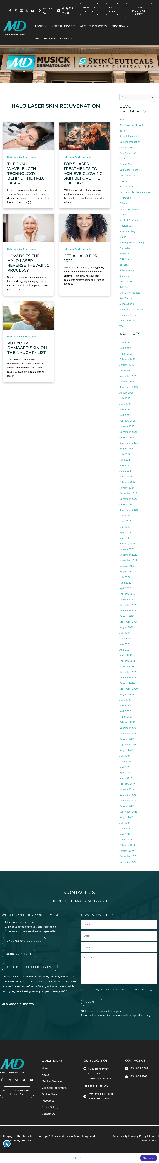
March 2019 (125, 778)
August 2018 (126, 817)
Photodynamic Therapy (131, 242)
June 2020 (125, 700)
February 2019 (127, 783)
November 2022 (128, 560)
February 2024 (127, 482)
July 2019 (124, 755)
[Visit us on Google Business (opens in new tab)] (21, 10)
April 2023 (125, 532)
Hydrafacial (125, 197)
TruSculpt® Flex (127, 315)
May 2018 (124, 834)
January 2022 (126, 599)
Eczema (123, 181)
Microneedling (127, 231)
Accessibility (119, 1136)
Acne (122, 119)
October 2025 (127, 381)
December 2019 (127, 728)
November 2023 (128, 499)
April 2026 (125, 348)
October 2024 (127, 437)
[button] (89, 9)
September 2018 (128, 811)
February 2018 (127, 845)
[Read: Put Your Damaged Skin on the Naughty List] (28, 315)
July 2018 (124, 822)
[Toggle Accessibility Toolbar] (7, 1143)
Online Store (49, 1094)
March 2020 (126, 716)
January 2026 (126, 364)
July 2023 (124, 515)
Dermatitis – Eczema (130, 169)
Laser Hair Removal (129, 209)
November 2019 (127, 733)
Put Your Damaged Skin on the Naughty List (27, 348)
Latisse (123, 214)
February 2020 (127, 722)
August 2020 (126, 694)
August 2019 (126, 750)
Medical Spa (126, 225)
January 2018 (126, 850)
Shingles (124, 276)
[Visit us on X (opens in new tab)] (27, 10)
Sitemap (154, 1140)
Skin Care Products (129, 292)
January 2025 (126, 426)
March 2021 (125, 655)
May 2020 (124, 705)
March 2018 (125, 839)
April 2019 (124, 772)
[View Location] (40, 10)
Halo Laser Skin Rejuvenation (21, 157)
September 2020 (128, 688)
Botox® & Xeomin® (129, 136)
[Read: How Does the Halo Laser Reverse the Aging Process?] (28, 228)
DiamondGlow (127, 175)
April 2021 (124, 649)
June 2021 (125, 638)
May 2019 (124, 767)
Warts (122, 326)
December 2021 (127, 605)
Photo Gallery (50, 1107)
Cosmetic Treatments (54, 1088)
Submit (91, 1002)
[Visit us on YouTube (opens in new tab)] (32, 10)
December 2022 (128, 554)
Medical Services (128, 220)
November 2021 (127, 610)
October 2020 (127, 683)
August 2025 (126, 392)
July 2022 (124, 577)
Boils (122, 130)
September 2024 (128, 443)
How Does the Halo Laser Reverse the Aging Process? (28, 263)
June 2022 (125, 582)
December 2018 (127, 795)
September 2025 (128, 387)
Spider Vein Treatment (131, 309)
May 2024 (124, 465)
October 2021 (126, 616)
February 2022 (127, 593)
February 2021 (127, 660)
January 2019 (126, 789)
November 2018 (127, 800)
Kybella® (124, 203)
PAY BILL (79, 1158)
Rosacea (124, 264)
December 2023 (128, 493)
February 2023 (127, 543)
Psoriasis (124, 253)
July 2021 (124, 633)
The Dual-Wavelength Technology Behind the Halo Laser (26, 173)
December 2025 (128, 370)
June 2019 (125, 761)
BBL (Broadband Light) (131, 125)
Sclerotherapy (126, 270)
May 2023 (124, 526)
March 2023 (125, 538)
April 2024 (125, 471)
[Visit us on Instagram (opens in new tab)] (15, 10)
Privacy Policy (127, 989)
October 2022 (127, 566)
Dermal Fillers (126, 164)
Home (45, 1068)
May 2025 (124, 409)
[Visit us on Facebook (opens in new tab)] (10, 10)
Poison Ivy (124, 248)
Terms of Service (142, 989)
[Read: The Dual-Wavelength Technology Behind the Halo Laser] (28, 136)
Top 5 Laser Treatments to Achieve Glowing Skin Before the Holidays (83, 173)
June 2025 (125, 404)
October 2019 (126, 739)
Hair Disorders (127, 186)
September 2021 (128, 621)
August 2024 (126, 448)
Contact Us (48, 1114)
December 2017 (127, 856)
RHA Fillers (125, 259)
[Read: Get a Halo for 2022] (84, 228)
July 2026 (124, 342)
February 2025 (127, 420)
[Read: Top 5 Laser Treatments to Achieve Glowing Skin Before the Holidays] (84, 136)
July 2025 (124, 398)
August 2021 (126, 627)
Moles (122, 236)
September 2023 (128, 510)
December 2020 (128, 672)
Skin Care (124, 287)
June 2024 (125, 459)
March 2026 (125, 353)
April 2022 (125, 588)
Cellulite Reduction (129, 142)
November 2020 (128, 677)
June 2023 (125, 521)
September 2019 (128, 744)
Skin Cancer (125, 281)
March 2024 (125, 476)
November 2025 (128, 376)
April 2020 (125, 711)
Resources (48, 1100)
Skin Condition (127, 298)
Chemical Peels (127, 147)
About (45, 1075)
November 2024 (128, 431)
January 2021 (126, 666)
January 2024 (126, 487)
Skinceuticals (126, 303)
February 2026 (127, 359)
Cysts (122, 158)
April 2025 (125, 415)
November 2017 (127, 862)
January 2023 (126, 549)
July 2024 (124, 454)
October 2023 (127, 504)
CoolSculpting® (127, 153)
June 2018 (125, 828)
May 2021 (124, 644)
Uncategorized (127, 320)
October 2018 (126, 806)
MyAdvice (27, 1140)
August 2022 (126, 571)
